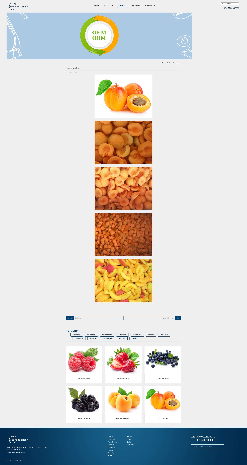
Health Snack (107, 338)
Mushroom (122, 334)
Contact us (150, 6)
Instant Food (137, 334)
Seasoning (93, 338)
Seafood (151, 334)
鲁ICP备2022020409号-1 (14, 460)
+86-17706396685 (229, 8)
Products (122, 6)
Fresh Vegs (76, 334)
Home (96, 6)
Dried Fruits (79, 338)
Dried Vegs (164, 334)
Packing (134, 338)
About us (108, 6)
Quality (136, 6)
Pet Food (122, 338)
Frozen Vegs (91, 334)
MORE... (110, 455)
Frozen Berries (177, 63)
